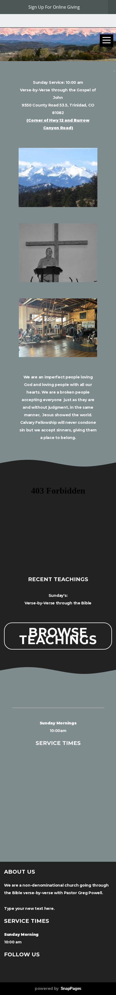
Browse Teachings (58, 636)
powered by (58, 988)
